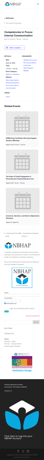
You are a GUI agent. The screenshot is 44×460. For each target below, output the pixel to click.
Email (6, 293)
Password (8, 298)
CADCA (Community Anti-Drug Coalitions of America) (30, 62)
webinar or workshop (12, 74)
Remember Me (11, 303)
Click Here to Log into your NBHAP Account (18, 437)
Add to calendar (15, 48)
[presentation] (22, 123)
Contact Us (9, 333)
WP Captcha (30, 308)
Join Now (8, 328)
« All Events (9, 18)
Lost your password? (33, 316)
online (8, 97)
